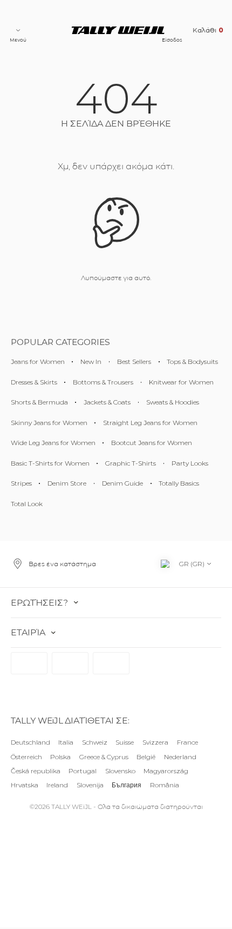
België (146, 756)
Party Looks (190, 463)
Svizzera (155, 742)
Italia (65, 742)
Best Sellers (134, 361)
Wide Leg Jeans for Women (53, 442)
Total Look (27, 503)
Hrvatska (24, 784)
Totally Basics (179, 483)
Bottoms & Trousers (103, 382)
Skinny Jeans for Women (49, 422)
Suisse (124, 742)
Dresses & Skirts (34, 382)
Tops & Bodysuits (192, 361)
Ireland (57, 784)
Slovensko (120, 770)
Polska (60, 756)
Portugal (83, 770)
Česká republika (35, 770)
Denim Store (66, 483)
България (126, 784)
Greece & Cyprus (103, 756)
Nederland (180, 756)
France (187, 742)
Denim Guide (122, 483)
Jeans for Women (38, 361)
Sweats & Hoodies (172, 402)
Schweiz (94, 742)
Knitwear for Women (181, 382)
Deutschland (30, 742)
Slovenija (90, 784)
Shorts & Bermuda (39, 402)
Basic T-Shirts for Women (50, 463)
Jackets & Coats (107, 402)
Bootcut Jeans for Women (151, 442)
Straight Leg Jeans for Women (150, 422)
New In (90, 361)
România (164, 784)
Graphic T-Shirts (130, 463)
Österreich (26, 756)
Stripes (21, 483)
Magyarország (166, 770)
